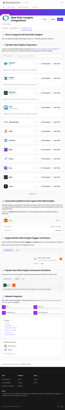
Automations (8, 332)
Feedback (20, 386)
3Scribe (11, 159)
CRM (39, 300)
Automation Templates (8, 386)
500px (10, 177)
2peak (10, 150)
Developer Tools (53, 300)
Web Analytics (11, 7)
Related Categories (10, 334)
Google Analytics (12, 346)
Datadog (10, 350)
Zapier (32, 39)
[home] (3, 7)
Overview (7, 323)
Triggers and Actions (10, 330)
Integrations (8, 325)
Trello (57, 49)
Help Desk (44, 300)
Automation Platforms (11, 328)
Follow (53, 19)
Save (45, 19)
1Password (12, 140)
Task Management (7, 302)
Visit (60, 19)
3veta (10, 168)
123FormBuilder (14, 122)
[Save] (36, 63)
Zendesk (43, 49)
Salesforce (37, 49)
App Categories (6, 379)
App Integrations (6, 382)
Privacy (35, 379)
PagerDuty (50, 49)
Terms (35, 382)
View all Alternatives (10, 353)
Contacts (20, 382)
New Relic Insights (23, 7)
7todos (11, 186)
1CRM (10, 131)
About (19, 379)
